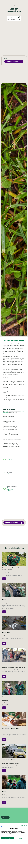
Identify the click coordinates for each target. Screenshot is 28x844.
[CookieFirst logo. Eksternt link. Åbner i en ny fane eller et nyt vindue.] (1, 826)
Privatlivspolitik (23, 825)
